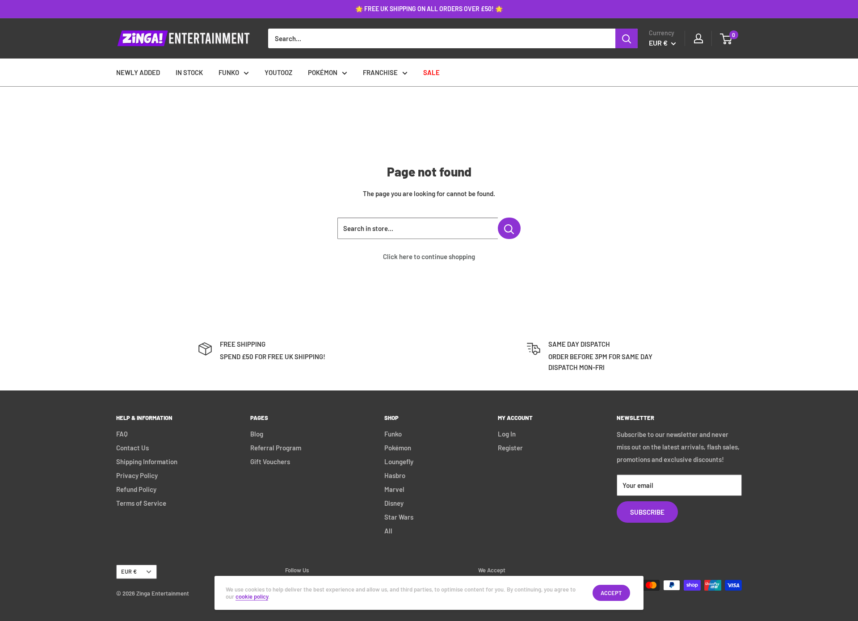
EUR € (129, 571)
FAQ (122, 434)
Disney (394, 503)
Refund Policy (136, 489)
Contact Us (132, 448)
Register (510, 448)
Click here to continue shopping (429, 256)
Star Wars (398, 517)
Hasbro (394, 475)
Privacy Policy (137, 475)
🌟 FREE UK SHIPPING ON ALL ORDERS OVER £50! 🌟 (429, 9)
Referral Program (275, 448)
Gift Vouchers (270, 461)
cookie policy (252, 596)
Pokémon (397, 448)
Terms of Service (141, 503)
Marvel (394, 489)
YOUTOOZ (278, 72)
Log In (507, 434)
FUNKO (229, 72)
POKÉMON (322, 72)
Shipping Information (146, 461)
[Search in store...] (509, 228)
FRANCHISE (380, 72)
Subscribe (647, 512)
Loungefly (398, 461)
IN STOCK (189, 72)
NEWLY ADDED (138, 72)
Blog (256, 434)
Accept (611, 592)
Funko (393, 434)
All (388, 531)
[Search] (626, 38)
